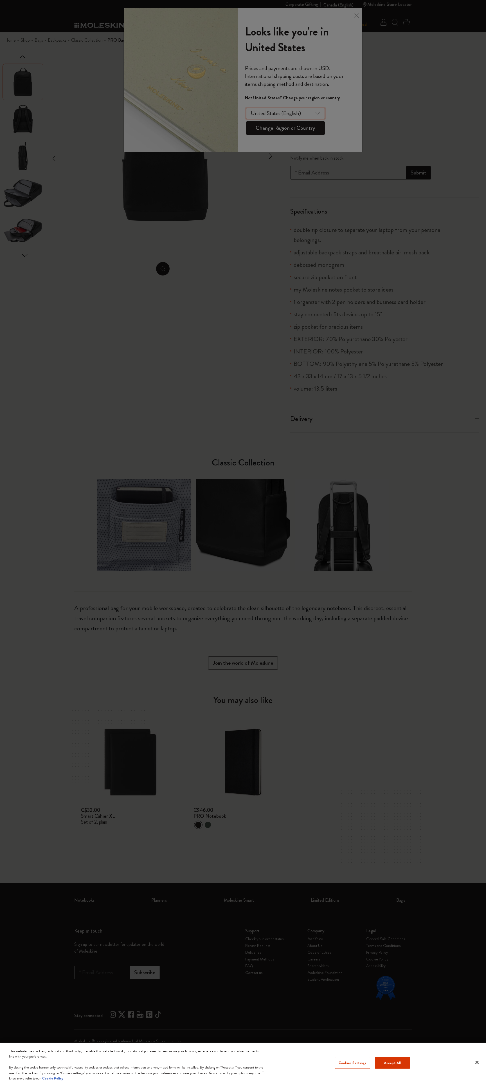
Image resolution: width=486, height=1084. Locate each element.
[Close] (477, 1062)
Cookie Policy (52, 1078)
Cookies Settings (352, 1062)
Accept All (392, 1062)
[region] (243, 1063)
